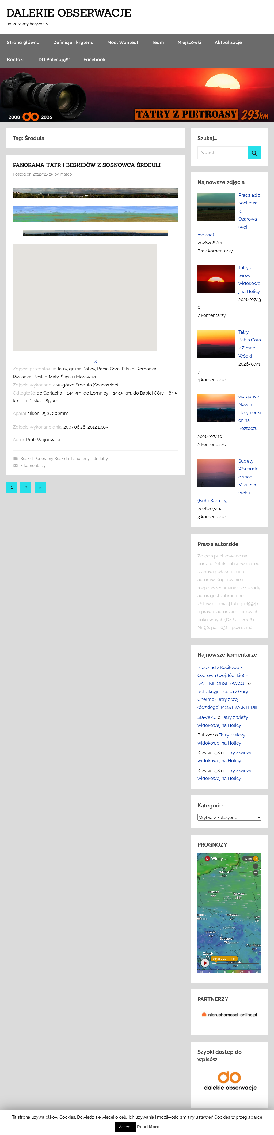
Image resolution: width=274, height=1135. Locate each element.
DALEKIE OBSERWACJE (68, 13)
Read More (148, 1126)
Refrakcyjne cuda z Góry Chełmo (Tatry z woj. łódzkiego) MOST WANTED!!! (227, 699)
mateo (66, 174)
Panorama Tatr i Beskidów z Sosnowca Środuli (87, 165)
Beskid (26, 458)
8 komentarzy (33, 465)
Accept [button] (125, 1127)
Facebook (94, 59)
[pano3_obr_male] (95, 196)
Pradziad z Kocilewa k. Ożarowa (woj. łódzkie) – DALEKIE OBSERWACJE (222, 675)
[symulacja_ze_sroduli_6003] (95, 220)
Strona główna (23, 42)
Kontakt (16, 59)
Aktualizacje (228, 42)
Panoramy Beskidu (52, 458)
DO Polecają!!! (54, 59)
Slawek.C (207, 717)
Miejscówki (189, 42)
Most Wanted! (122, 42)
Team (158, 42)
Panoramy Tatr (84, 458)
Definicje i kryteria (73, 42)
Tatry (103, 458)
